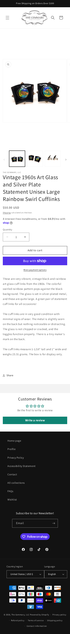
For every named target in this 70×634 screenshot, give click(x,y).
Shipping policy (55, 620)
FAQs (10, 491)
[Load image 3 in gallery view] (53, 159)
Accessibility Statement (21, 466)
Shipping (7, 212)
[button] (7, 18)
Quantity (7, 229)
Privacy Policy (15, 457)
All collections (16, 482)
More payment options (35, 269)
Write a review (35, 420)
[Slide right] (66, 160)
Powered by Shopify (39, 614)
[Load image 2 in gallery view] (35, 159)
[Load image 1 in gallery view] (17, 159)
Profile (11, 449)
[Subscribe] (53, 523)
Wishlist (12, 499)
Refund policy (17, 620)
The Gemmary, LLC (20, 614)
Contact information (37, 626)
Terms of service (35, 620)
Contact (12, 474)
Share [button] (10, 375)
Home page (14, 440)
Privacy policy (59, 614)
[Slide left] (4, 160)
